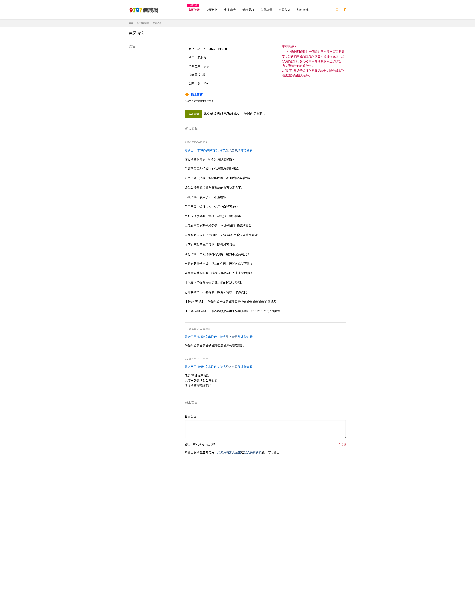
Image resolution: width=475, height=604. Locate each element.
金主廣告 (230, 9)
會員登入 (285, 9)
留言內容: (191, 416)
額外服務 (303, 9)
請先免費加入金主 (229, 452)
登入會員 (232, 150)
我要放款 (212, 9)
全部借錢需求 (143, 23)
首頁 (131, 23)
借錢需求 (248, 9)
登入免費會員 (253, 452)
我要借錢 (194, 8)
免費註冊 (266, 9)
